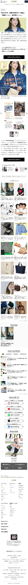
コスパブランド (4, 492)
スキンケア (12, 487)
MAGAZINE (9, 555)
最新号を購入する (6, 464)
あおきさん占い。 (5, 521)
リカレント (12, 513)
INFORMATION (14, 557)
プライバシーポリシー (15, 559)
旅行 (2, 510)
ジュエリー (3, 489)
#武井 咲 (14, 176)
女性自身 (4, 573)
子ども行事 (21, 494)
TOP (1, 475)
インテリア (3, 507)
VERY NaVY (4, 529)
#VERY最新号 (8, 176)
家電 (2, 517)
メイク (11, 485)
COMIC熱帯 (16, 573)
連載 (10, 506)
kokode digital (14, 578)
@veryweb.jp (10, 140)
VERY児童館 (21, 485)
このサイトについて (6, 559)
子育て (19, 483)
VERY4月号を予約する (14, 57)
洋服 (2, 490)
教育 (19, 496)
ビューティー (12, 483)
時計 (2, 499)
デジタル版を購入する (20, 464)
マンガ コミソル (11, 575)
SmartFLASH (10, 573)
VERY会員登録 (4, 531)
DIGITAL (14, 555)
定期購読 (20, 468)
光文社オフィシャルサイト (14, 562)
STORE (19, 555)
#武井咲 (3, 176)
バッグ (2, 487)
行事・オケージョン (4, 494)
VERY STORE (4, 523)
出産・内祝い (21, 489)
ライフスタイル (4, 503)
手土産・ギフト (4, 514)
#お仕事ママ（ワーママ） (21, 176)
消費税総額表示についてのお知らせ (14, 551)
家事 (2, 512)
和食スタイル (14, 571)
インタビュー (12, 508)
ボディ (11, 490)
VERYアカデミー (13, 510)
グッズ (20, 492)
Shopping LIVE (4, 526)
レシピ (2, 505)
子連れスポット (21, 487)
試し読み (6, 468)
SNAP (2, 496)
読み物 (11, 515)
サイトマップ (23, 559)
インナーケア (12, 492)
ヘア (10, 489)
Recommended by (21, 320)
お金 (2, 516)
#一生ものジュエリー (8, 4)
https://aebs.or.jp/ (15, 545)
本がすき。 (18, 575)
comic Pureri (22, 573)
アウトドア (3, 508)
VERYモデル (12, 512)
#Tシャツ (14, 4)
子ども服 (20, 490)
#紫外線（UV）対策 (19, 4)
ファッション (6, 475)
